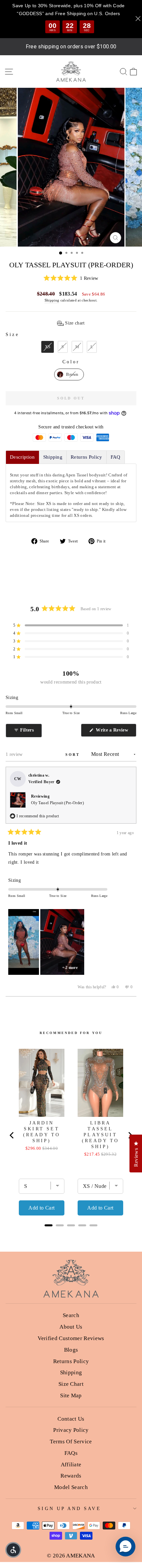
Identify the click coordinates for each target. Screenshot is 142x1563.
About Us (71, 1327)
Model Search (71, 1487)
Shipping (52, 300)
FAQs (71, 1453)
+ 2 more (70, 967)
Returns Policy (71, 1361)
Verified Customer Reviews (71, 1338)
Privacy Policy (71, 1430)
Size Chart (71, 1384)
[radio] (47, 347)
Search (71, 1315)
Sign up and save (69, 1508)
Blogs (71, 1350)
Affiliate (71, 1464)
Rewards (70, 1476)
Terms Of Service (71, 1441)
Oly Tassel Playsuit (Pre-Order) (57, 803)
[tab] (22, 457)
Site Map (71, 1395)
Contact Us (70, 1419)
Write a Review (115, 732)
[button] (71, 278)
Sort (73, 755)
